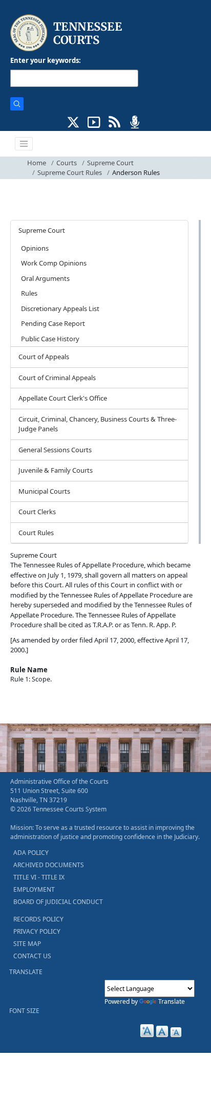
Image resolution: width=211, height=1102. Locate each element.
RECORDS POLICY (38, 919)
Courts (66, 162)
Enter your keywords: (45, 60)
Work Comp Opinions (54, 263)
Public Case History (50, 338)
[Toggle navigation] (24, 143)
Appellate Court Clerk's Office (62, 398)
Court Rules (36, 532)
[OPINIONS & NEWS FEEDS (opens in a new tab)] (114, 121)
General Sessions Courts (55, 449)
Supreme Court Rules (69, 172)
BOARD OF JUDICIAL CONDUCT (58, 901)
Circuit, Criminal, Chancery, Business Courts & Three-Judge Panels (97, 424)
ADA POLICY (31, 852)
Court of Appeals (43, 356)
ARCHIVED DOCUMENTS (48, 865)
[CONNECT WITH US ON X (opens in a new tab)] (73, 121)
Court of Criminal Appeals (57, 377)
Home (36, 162)
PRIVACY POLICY (36, 931)
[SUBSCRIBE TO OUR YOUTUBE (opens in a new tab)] (94, 121)
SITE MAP (27, 943)
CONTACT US (32, 956)
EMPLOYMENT (34, 889)
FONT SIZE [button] (24, 1010)
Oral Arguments (45, 278)
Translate (171, 1001)
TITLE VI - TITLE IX (39, 877)
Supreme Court (110, 162)
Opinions (35, 248)
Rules (29, 293)
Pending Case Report (53, 323)
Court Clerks (37, 511)
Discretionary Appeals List (60, 308)
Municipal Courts (44, 491)
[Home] (67, 33)
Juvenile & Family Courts (55, 470)
